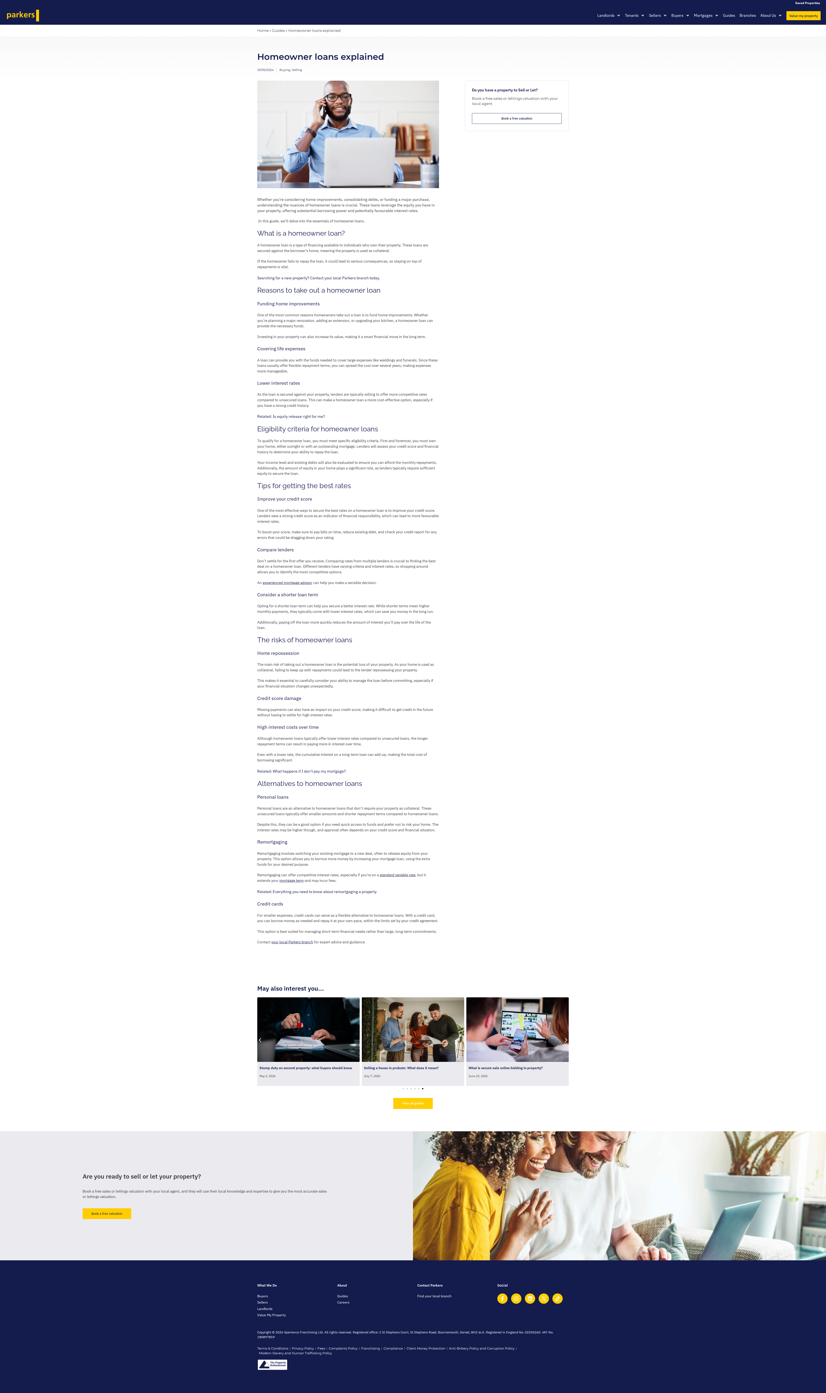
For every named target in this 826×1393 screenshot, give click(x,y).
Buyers (677, 15)
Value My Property (271, 1315)
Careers (343, 1302)
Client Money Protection (426, 1348)
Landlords (606, 15)
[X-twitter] (544, 1298)
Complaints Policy (343, 1348)
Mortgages (703, 15)
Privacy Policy (303, 1348)
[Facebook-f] (502, 1298)
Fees (321, 1348)
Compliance (393, 1348)
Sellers (655, 15)
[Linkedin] (530, 1298)
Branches (748, 15)
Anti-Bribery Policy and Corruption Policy (482, 1348)
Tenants (632, 15)
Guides (729, 15)
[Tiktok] (557, 1298)
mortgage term (291, 880)
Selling (297, 70)
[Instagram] (516, 1298)
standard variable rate (397, 875)
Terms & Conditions (272, 1348)
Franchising (370, 1348)
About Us (768, 15)
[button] (260, 1040)
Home (263, 30)
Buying (284, 70)
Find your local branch (434, 1296)
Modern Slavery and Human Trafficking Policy (295, 1353)
